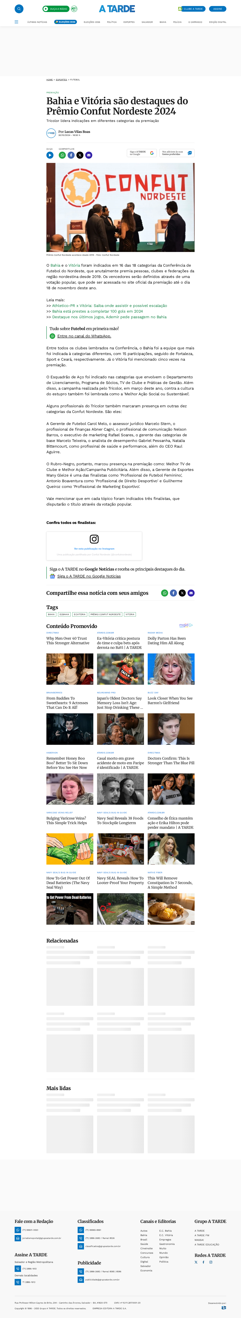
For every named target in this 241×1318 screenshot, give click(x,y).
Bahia (55, 265)
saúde (144, 1244)
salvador (145, 1266)
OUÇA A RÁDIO (58, 8)
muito (162, 1248)
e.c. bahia (165, 1230)
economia (146, 1270)
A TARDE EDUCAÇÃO (207, 1244)
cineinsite (146, 1248)
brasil (143, 1239)
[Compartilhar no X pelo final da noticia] (182, 593)
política (163, 1261)
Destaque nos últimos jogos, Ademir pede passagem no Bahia (109, 317)
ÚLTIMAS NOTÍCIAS (37, 22)
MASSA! (199, 1239)
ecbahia (64, 614)
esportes (61, 79)
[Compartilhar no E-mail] (88, 155)
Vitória (74, 265)
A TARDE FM (202, 1235)
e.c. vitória (166, 1235)
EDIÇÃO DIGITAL (217, 22)
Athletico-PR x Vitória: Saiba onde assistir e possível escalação (109, 305)
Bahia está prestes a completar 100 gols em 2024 (97, 311)
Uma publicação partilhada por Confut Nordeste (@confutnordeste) (94, 554)
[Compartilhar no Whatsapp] (62, 155)
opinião (163, 1257)
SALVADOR (147, 22)
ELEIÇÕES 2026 (67, 22)
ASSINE (217, 8)
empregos (165, 1239)
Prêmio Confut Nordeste (106, 614)
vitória (130, 614)
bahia (143, 1235)
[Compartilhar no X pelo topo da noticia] (79, 155)
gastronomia (167, 1244)
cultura (145, 1257)
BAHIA (163, 22)
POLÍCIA (177, 22)
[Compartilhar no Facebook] (71, 155)
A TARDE (200, 1230)
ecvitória (79, 614)
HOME (49, 79)
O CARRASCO (195, 22)
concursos (146, 1252)
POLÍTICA (112, 22)
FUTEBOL (75, 79)
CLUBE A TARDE (193, 8)
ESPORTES (129, 22)
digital (144, 1261)
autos (143, 1230)
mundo (163, 1252)
